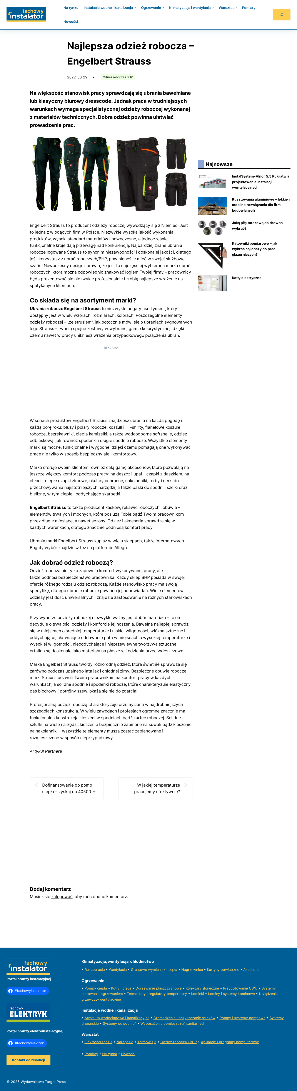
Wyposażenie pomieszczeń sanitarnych (172, 1023)
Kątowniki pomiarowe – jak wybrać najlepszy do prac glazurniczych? (254, 249)
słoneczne (210, 988)
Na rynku (109, 1054)
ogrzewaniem (112, 993)
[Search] (281, 14)
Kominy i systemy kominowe (231, 993)
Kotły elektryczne (247, 278)
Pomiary (91, 1054)
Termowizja (146, 1042)
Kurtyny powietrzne (223, 969)
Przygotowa (233, 988)
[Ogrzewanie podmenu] (163, 8)
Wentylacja (118, 969)
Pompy (91, 988)
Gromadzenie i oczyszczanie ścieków (184, 1018)
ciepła (102, 988)
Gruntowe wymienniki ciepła (154, 969)
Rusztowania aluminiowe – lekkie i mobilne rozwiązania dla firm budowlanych (261, 205)
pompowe (257, 1018)
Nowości (128, 1054)
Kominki (197, 993)
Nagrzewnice (192, 969)
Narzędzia (125, 1042)
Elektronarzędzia (98, 1042)
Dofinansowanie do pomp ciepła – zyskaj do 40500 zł (68, 788)
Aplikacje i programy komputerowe (230, 1042)
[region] (111, 382)
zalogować (62, 896)
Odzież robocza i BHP (118, 77)
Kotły (115, 988)
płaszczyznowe (169, 988)
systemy (241, 1018)
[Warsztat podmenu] (236, 8)
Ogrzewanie (145, 988)
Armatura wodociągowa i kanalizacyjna (117, 1018)
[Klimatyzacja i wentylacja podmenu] (213, 8)
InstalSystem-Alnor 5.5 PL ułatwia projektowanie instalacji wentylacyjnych (260, 181)
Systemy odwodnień (119, 1023)
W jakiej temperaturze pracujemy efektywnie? (157, 788)
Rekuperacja (95, 969)
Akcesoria (251, 969)
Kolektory (194, 988)
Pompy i (227, 1018)
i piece (125, 988)
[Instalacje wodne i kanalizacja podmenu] (135, 8)
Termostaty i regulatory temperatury (157, 993)
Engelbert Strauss (47, 225)
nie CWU (250, 988)
